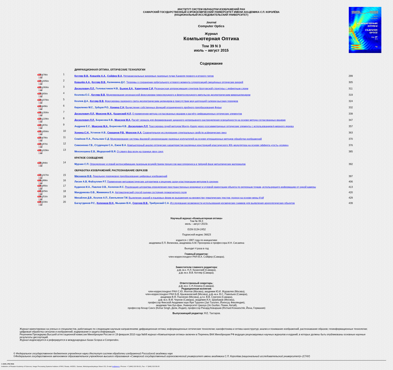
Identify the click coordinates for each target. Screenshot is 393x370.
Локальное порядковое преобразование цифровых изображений (130, 176)
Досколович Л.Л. (84, 88)
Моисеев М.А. (104, 113)
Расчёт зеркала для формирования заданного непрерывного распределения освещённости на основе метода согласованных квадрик (209, 120)
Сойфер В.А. (115, 76)
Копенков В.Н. (105, 203)
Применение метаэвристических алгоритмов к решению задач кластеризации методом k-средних (162, 181)
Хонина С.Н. (117, 107)
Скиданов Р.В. (116, 132)
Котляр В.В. (81, 76)
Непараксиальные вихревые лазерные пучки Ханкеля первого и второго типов (168, 76)
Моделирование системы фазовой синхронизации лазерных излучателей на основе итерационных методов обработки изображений (186, 139)
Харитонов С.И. (144, 88)
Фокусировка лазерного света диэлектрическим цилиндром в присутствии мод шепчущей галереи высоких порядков (171, 101)
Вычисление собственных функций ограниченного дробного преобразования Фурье (173, 107)
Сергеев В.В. (140, 203)
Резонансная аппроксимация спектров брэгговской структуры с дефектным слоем (201, 88)
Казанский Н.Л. (122, 113)
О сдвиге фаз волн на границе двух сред (140, 151)
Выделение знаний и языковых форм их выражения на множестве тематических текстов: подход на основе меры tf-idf (196, 197)
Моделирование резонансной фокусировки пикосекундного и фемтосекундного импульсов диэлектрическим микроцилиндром (178, 95)
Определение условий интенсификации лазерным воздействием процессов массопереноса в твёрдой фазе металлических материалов (168, 164)
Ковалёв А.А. (98, 76)
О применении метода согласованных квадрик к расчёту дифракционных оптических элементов (187, 113)
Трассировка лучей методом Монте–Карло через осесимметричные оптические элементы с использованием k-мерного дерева (221, 126)
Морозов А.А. (134, 132)
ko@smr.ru (116, 366)
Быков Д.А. (126, 88)
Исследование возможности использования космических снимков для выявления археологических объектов (232, 203)
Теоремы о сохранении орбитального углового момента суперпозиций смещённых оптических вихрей (184, 82)
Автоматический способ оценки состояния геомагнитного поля (151, 192)
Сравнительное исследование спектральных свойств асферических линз (184, 132)
